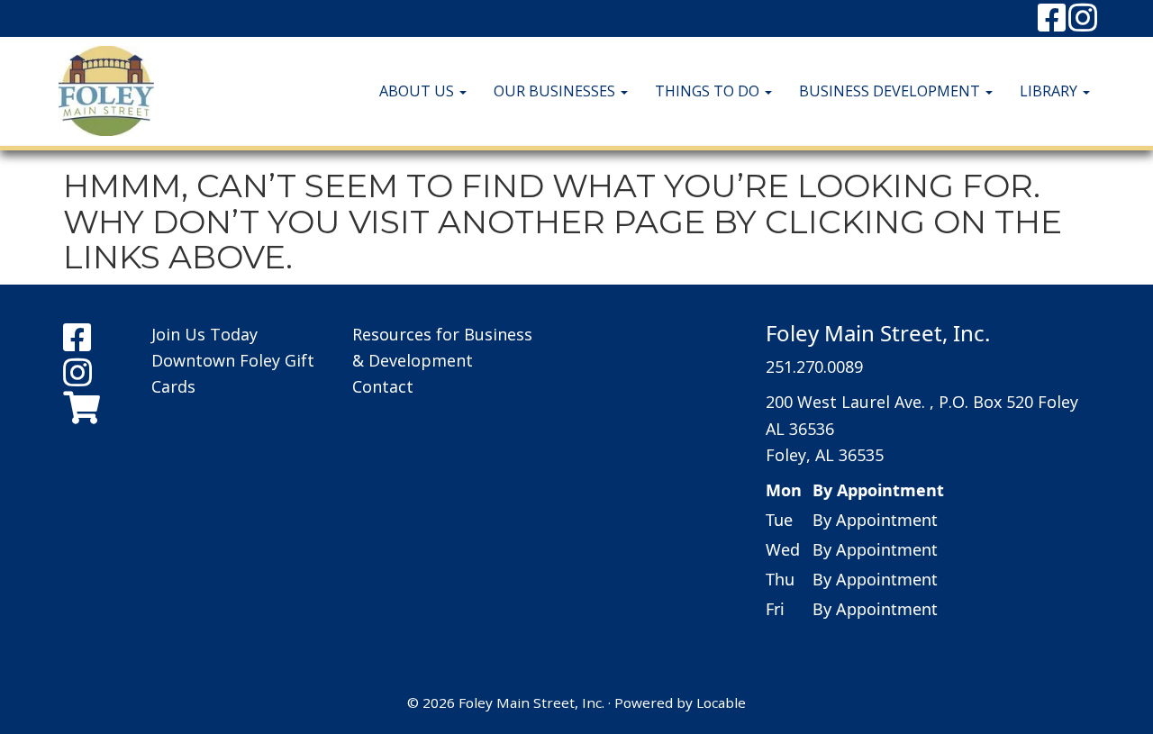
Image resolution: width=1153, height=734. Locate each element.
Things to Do (709, 91)
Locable (721, 702)
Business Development (891, 91)
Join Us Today (204, 334)
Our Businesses (556, 91)
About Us (418, 91)
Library (1050, 91)
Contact (382, 386)
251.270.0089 (814, 366)
